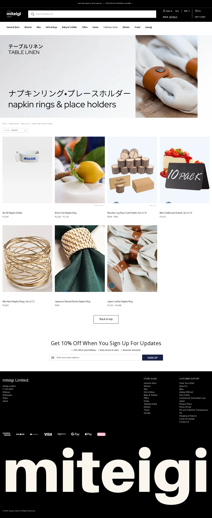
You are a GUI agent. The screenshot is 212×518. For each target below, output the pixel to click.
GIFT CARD (200, 17)
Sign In (169, 11)
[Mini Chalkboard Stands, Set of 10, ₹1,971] (185, 170)
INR (186, 11)
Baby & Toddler (69, 27)
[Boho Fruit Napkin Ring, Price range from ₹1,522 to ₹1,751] (80, 170)
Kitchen (126, 27)
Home (95, 27)
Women (28, 27)
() (199, 11)
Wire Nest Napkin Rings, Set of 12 (18, 301)
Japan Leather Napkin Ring (120, 301)
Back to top (106, 319)
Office (85, 27)
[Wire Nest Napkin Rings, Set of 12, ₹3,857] (27, 258)
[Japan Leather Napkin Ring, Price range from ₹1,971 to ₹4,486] (132, 258)
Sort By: (7, 130)
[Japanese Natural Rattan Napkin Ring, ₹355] (80, 258)
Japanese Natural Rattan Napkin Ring (72, 301)
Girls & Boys (51, 27)
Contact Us (184, 422)
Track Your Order (186, 383)
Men (39, 27)
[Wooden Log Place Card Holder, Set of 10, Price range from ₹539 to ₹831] (132, 170)
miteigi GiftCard (186, 392)
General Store (13, 27)
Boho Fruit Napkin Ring (66, 212)
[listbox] (19, 130)
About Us (183, 386)
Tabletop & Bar (110, 27)
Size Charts (184, 395)
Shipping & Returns (188, 416)
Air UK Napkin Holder (12, 212)
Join (177, 11)
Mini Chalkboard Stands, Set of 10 (176, 212)
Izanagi (148, 27)
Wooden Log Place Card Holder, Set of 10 (127, 212)
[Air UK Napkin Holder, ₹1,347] (27, 170)
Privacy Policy (185, 404)
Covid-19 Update (187, 419)
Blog (181, 389)
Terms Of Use (185, 407)
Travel (137, 27)
